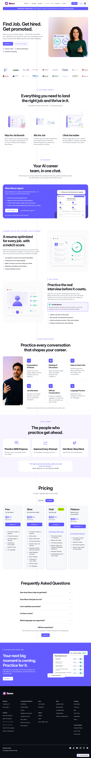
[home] (10, 3)
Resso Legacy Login (43, 721)
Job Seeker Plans (60, 710)
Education (34, 3)
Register (40, 715)
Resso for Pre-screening (8, 728)
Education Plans (60, 704)
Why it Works (24, 719)
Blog (75, 710)
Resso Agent (6, 707)
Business (40, 3)
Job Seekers (47, 3)
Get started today (68, 8)
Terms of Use (77, 731)
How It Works (41, 704)
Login (39, 718)
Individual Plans (59, 713)
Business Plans (59, 707)
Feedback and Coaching (26, 713)
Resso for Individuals (8, 724)
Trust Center (77, 713)
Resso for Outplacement (8, 731)
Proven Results (24, 725)
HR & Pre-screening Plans (62, 716)
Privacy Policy (77, 734)
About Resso (77, 704)
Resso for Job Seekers (8, 721)
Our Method (23, 704)
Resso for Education (7, 715)
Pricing (64, 3)
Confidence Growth (25, 716)
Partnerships (77, 716)
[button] (27, 3)
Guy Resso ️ (5, 704)
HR (52, 3)
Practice (22, 710)
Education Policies (78, 728)
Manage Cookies (7, 748)
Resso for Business (7, 718)
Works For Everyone (25, 722)
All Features (41, 707)
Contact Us (76, 707)
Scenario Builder (24, 707)
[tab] (41, 500)
